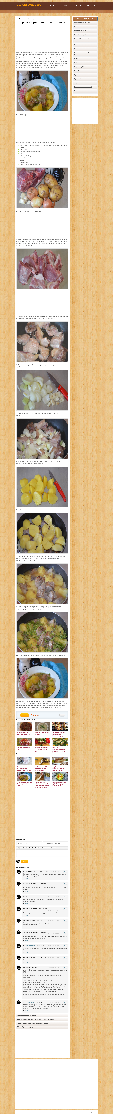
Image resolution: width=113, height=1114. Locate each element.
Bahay (52, 5)
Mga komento (92, 5)
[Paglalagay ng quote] (48, 848)
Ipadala (24, 861)
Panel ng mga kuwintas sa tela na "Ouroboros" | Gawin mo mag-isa (35, 1019)
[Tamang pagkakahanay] (35, 848)
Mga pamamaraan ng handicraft (83, 87)
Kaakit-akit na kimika (80, 31)
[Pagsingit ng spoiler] (54, 848)
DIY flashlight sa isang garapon (25, 1027)
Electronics (77, 27)
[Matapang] (18, 848)
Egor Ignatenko (30, 945)
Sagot (26, 878)
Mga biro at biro (78, 79)
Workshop (77, 63)
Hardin (76, 49)
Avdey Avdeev (30, 1002)
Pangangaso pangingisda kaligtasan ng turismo (85, 54)
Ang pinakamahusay (65, 6)
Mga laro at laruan (79, 75)
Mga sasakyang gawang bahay (82, 23)
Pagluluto (77, 59)
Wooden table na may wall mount (26, 1015)
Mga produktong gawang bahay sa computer (83, 40)
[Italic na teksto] (20, 848)
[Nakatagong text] (45, 848)
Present (76, 91)
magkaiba (77, 83)
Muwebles (77, 71)
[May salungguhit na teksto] (23, 848)
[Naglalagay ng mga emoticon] (38, 848)
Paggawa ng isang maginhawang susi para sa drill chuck (32, 1023)
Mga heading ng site (85, 19)
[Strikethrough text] (26, 848)
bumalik (25, 715)
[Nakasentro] (32, 848)
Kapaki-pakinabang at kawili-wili (83, 45)
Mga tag (79, 5)
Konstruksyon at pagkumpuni (82, 35)
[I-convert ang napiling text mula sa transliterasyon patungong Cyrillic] (51, 848)
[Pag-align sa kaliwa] (29, 848)
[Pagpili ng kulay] (42, 848)
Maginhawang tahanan (80, 67)
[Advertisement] (42, 36)
